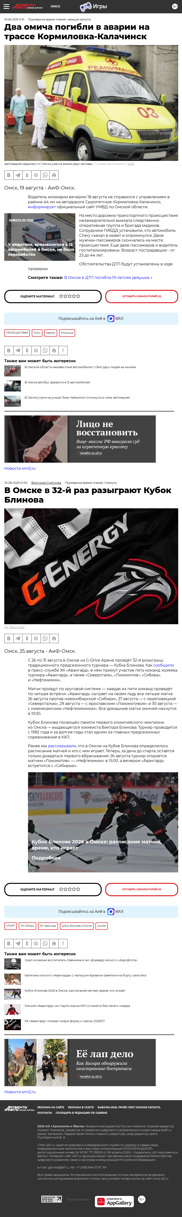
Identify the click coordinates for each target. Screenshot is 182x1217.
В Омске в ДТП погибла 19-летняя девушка (106, 277)
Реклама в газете (81, 1107)
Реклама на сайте (50, 1107)
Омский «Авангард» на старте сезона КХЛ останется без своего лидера (77, 1006)
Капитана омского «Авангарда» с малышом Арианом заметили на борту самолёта (85, 975)
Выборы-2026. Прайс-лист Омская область (129, 1107)
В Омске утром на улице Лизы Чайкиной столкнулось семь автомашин (77, 397)
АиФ (131, 164)
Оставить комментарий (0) (141, 296)
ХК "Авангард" (14, 627)
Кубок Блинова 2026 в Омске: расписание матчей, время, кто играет (97, 845)
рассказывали (62, 746)
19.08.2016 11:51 (14, 19)
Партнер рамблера (78, 1199)
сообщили (163, 665)
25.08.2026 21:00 (15, 483)
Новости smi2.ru (20, 468)
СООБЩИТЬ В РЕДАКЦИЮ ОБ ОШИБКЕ (81, 1112)
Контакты (44, 1112)
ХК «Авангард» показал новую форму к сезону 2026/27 (65, 1021)
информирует (42, 207)
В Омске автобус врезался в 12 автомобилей (57, 382)
